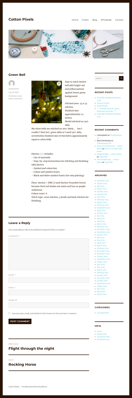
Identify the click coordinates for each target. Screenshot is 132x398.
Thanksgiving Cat (104, 143)
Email (12, 288)
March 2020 (102, 246)
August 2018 (102, 286)
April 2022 (101, 210)
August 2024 (102, 194)
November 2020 (103, 232)
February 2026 (103, 181)
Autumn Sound (103, 103)
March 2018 (101, 294)
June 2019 (101, 264)
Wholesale (106, 20)
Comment (14, 236)
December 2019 (103, 251)
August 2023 (102, 202)
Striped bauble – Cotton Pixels (109, 154)
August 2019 (102, 262)
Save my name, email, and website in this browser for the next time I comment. (44, 313)
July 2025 (100, 186)
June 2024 (101, 197)
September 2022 (103, 208)
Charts (85, 20)
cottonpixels (14, 89)
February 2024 (103, 200)
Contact (119, 20)
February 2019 (103, 273)
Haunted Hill (102, 106)
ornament (18, 99)
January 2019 (102, 275)
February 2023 (103, 205)
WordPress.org (103, 339)
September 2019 (103, 259)
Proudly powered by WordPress (34, 387)
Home (75, 20)
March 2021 (101, 224)
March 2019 (102, 270)
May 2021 (101, 219)
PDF (42, 154)
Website (13, 300)
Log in (99, 331)
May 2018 (101, 289)
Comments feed (103, 337)
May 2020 (101, 240)
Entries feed (102, 334)
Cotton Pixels (21, 19)
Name (12, 275)
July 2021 (100, 216)
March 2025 (102, 189)
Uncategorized (103, 313)
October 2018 (102, 281)
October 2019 (102, 256)
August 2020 (102, 235)
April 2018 (101, 292)
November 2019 (103, 254)
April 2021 (101, 221)
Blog (94, 20)
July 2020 (100, 237)
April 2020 (101, 243)
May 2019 (101, 267)
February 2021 (102, 227)
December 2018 (103, 278)
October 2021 (102, 213)
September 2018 (103, 283)
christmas (13, 96)
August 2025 (102, 183)
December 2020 (103, 229)
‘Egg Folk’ (103, 157)
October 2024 (102, 192)
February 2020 (103, 248)
